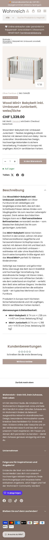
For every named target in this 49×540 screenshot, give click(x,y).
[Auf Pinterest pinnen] (22, 175)
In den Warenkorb (33, 161)
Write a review (24, 361)
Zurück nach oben (24, 382)
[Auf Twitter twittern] (12, 175)
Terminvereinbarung (30, 32)
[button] (33, 11)
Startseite (6, 39)
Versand (16, 121)
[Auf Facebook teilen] (17, 175)
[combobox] (24, 18)
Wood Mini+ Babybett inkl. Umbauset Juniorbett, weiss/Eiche (22, 42)
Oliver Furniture (9, 93)
